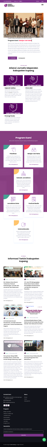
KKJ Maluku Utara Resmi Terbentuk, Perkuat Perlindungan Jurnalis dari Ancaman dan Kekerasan (11, 284)
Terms (25, 399)
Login (42, 1)
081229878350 (8, 1)
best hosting (13, 444)
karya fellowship (29, 341)
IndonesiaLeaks (7, 419)
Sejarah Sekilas (10, 88)
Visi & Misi (28, 88)
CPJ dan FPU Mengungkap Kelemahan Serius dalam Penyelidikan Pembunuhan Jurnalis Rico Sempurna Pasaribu (32, 285)
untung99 (10, 92)
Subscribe (23, 435)
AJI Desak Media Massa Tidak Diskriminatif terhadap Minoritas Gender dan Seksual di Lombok (33, 322)
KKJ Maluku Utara (8, 268)
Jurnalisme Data (7, 415)
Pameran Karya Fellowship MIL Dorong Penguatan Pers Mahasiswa (33, 357)
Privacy (25, 397)
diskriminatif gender (30, 306)
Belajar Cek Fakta (7, 411)
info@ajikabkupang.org (10, 402)
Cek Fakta (6, 421)
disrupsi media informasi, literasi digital (13, 341)
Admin (7, 279)
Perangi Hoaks (10, 116)
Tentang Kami (21, 58)
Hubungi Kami (27, 401)
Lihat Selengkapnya (13, 164)
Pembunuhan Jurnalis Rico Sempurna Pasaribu (33, 268)
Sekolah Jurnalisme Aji (8, 413)
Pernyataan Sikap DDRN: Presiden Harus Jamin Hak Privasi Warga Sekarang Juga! (12, 357)
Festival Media (7, 417)
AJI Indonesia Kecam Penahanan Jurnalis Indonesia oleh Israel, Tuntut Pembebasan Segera (13, 323)
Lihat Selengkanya (23, 190)
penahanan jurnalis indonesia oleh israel (13, 306)
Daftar (37, 1)
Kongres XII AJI (7, 423)
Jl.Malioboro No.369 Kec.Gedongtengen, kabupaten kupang (13, 398)
